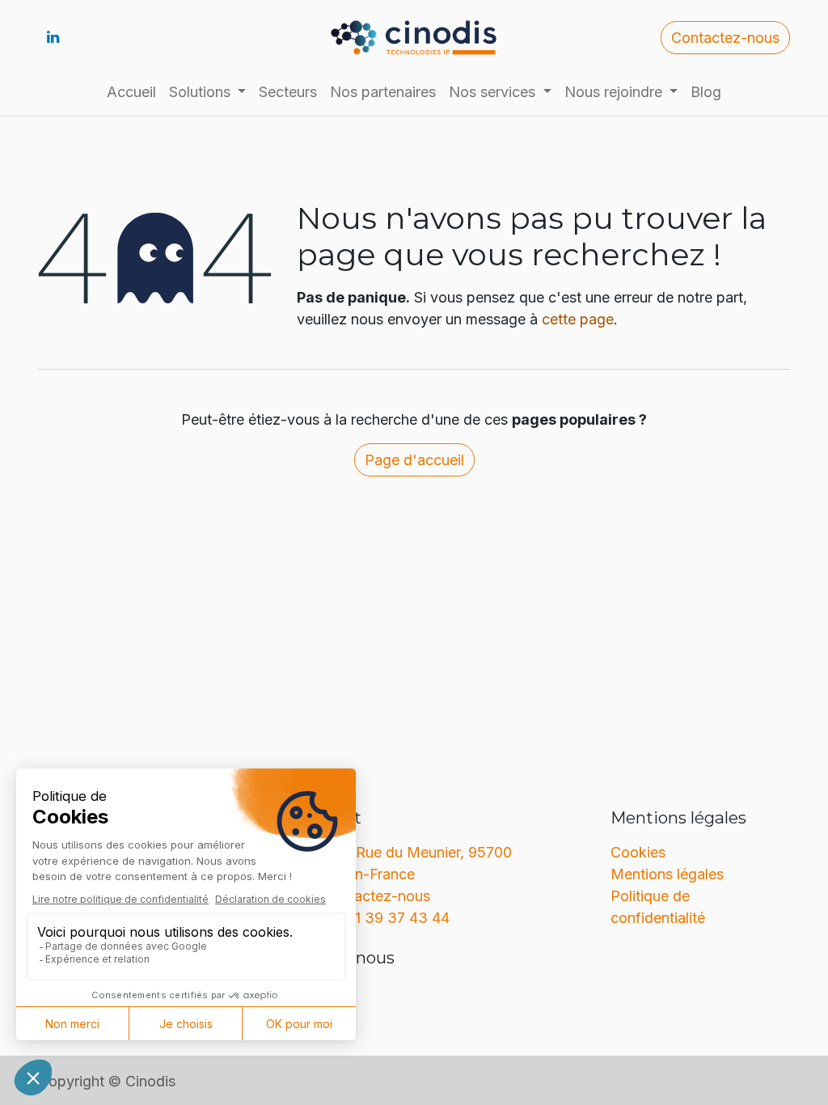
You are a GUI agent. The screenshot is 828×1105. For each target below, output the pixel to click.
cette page (578, 319)
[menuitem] (131, 91)
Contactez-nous (725, 37)
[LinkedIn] (52, 37)
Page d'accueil (414, 459)
